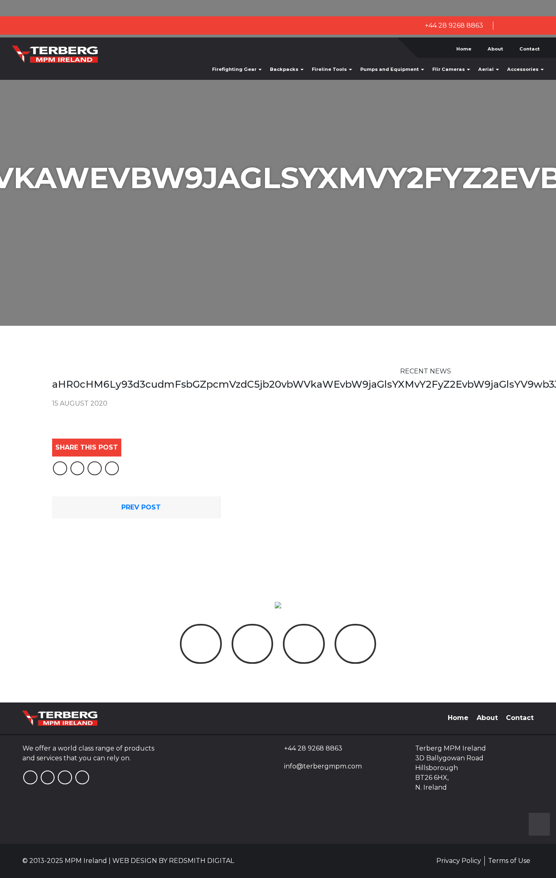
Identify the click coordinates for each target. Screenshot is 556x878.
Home (463, 49)
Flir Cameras (449, 69)
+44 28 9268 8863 (453, 25)
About (495, 49)
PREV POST (140, 507)
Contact (529, 49)
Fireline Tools (330, 69)
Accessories (523, 69)
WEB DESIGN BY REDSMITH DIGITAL (173, 861)
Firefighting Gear (235, 69)
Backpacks (285, 69)
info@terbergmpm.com (323, 766)
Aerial (486, 69)
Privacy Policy (458, 861)
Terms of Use (509, 861)
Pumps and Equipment (390, 69)
